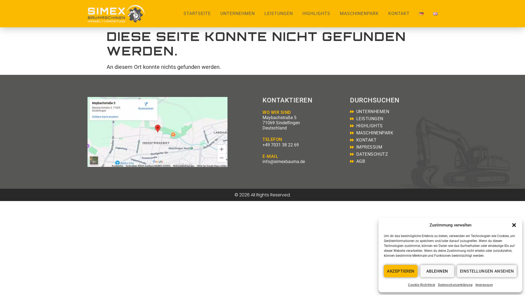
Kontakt (399, 13)
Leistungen (278, 13)
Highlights (316, 13)
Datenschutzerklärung (455, 285)
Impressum (484, 285)
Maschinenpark (359, 13)
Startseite (197, 13)
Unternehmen (237, 13)
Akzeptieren (401, 271)
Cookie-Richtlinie (421, 285)
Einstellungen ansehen (487, 271)
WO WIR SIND (276, 112)
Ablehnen (437, 271)
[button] (514, 225)
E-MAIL (270, 156)
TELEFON (272, 139)
